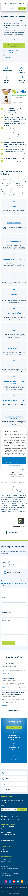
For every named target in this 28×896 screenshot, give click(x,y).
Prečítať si (4, 673)
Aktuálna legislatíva (6, 861)
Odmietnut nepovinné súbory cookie (14, 462)
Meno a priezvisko (7, 590)
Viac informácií (19, 455)
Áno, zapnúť (22, 8)
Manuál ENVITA (9, 52)
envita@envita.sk (7, 840)
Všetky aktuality (12, 710)
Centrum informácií (6, 859)
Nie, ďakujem (13, 9)
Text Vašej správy (6, 620)
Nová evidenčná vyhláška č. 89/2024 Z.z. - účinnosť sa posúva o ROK (13, 693)
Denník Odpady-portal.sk (7, 875)
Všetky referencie (12, 532)
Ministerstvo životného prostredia (9, 868)
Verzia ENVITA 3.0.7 (8, 678)
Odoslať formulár (8, 643)
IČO (3, 605)
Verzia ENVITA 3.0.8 (8, 664)
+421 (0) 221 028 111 (7, 583)
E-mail (4, 597)
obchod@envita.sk (21, 583)
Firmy (2, 849)
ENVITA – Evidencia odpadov (8, 864)
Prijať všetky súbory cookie (14, 459)
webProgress (16, 893)
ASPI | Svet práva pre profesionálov (9, 873)
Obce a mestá (4, 851)
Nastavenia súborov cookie (19, 891)
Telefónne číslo (6, 612)
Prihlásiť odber (22, 809)
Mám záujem (14, 40)
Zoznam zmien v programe (12, 50)
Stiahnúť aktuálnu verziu (15, 45)
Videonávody (9, 57)
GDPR (3, 891)
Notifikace (9, 891)
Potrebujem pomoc (13, 727)
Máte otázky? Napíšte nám (12, 55)
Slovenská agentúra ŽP (6, 871)
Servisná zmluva (5, 866)
